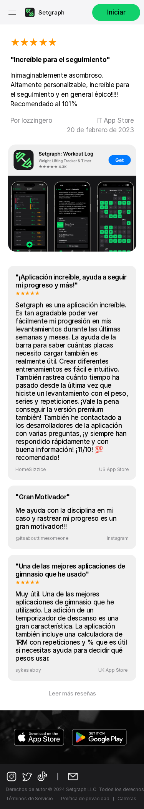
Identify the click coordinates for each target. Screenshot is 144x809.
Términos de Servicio (29, 798)
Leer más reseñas (72, 693)
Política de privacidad (85, 798)
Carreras (127, 798)
